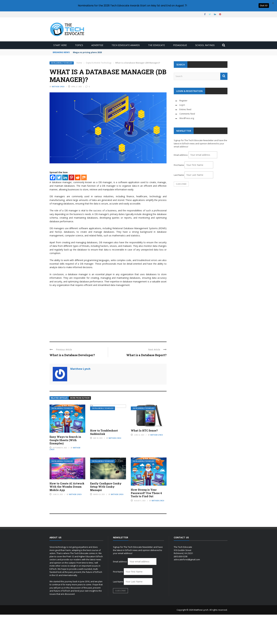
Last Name (179, 175)
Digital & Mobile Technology (61, 63)
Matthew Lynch (58, 86)
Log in (182, 104)
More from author (80, 398)
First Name (179, 165)
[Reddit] (77, 177)
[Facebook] (52, 177)
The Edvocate (156, 45)
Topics (79, 45)
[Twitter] (59, 177)
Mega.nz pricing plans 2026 (87, 52)
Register (183, 100)
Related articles (59, 398)
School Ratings (205, 45)
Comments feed (187, 113)
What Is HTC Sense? (144, 430)
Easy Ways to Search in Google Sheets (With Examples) (65, 440)
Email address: (181, 154)
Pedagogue (180, 45)
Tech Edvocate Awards (126, 45)
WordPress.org (186, 118)
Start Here (60, 45)
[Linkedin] (65, 177)
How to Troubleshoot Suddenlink (104, 432)
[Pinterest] (71, 177)
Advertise (97, 45)
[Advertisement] (108, 312)
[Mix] (84, 177)
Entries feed (185, 109)
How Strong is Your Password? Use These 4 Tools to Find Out (146, 493)
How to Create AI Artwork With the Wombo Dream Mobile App (67, 487)
